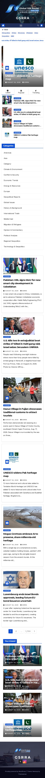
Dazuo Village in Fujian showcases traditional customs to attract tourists (27, 126)
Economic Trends (11, 180)
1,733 (27, 631)
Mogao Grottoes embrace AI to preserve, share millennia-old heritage (20, 537)
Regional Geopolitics (12, 241)
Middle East (8, 219)
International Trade (11, 213)
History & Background (13, 208)
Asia (5, 158)
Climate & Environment (13, 169)
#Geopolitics (6, 33)
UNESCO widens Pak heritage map (22, 77)
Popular (21, 93)
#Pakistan (29, 33)
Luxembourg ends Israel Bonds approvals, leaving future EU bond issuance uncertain (21, 597)
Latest (8, 93)
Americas (7, 153)
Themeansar (22, 774)
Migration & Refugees (12, 224)
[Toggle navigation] (21, 25)
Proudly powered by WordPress (15, 771)
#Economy (21, 33)
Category (7, 73)
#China (14, 33)
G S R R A (22, 18)
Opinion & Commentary (13, 230)
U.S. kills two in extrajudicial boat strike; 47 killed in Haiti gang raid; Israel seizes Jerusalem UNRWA (27, 114)
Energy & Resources (12, 186)
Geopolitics (5, 36)
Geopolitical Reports (12, 197)
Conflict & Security (11, 175)
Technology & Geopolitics (14, 247)
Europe (7, 191)
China (36, 33)
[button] (38, 25)
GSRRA (24, 82)
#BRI (12, 36)
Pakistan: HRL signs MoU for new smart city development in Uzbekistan (27, 103)
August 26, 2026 (12, 82)
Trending (35, 93)
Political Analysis (10, 235)
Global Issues (9, 202)
